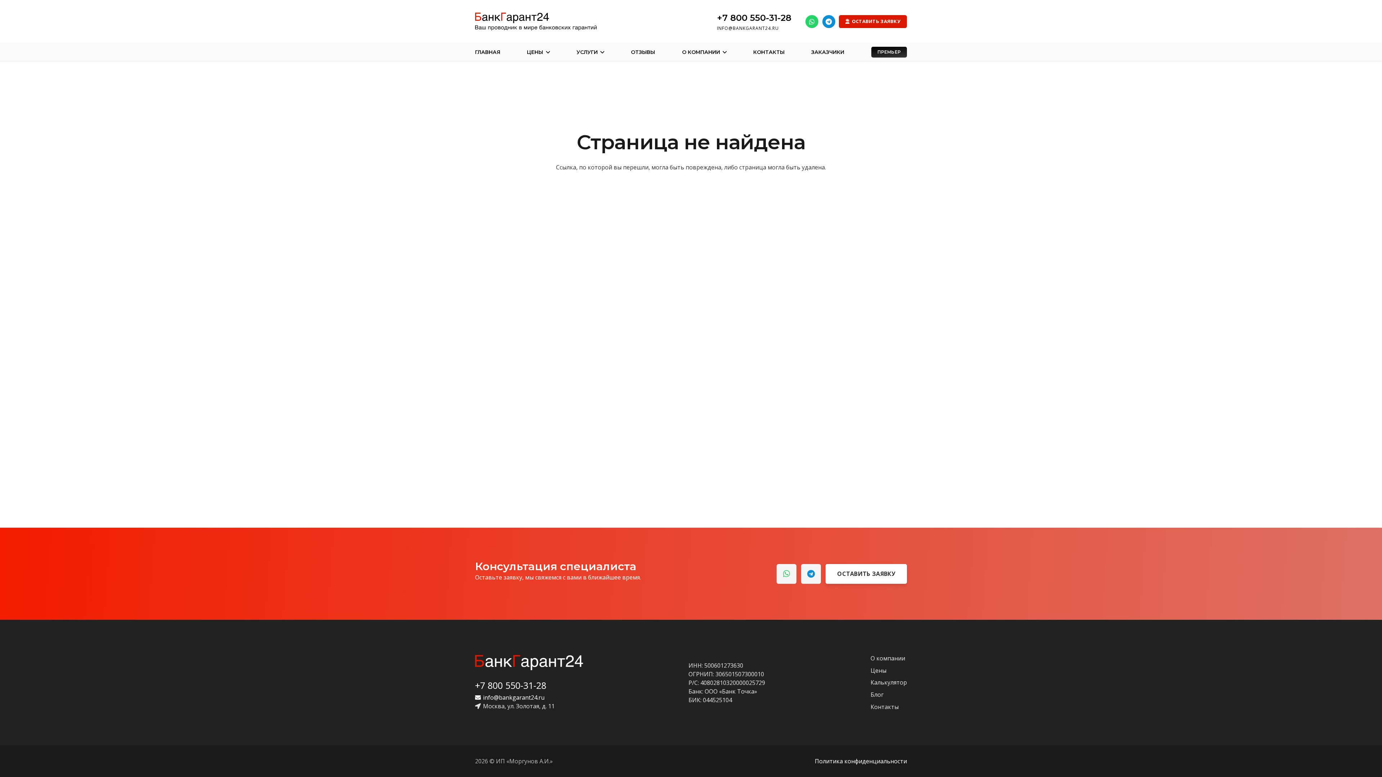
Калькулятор (889, 682)
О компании (888, 658)
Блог (877, 695)
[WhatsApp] (811, 21)
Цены (878, 670)
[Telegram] (828, 21)
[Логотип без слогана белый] (529, 662)
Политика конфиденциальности (861, 761)
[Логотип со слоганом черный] (536, 22)
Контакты (885, 707)
